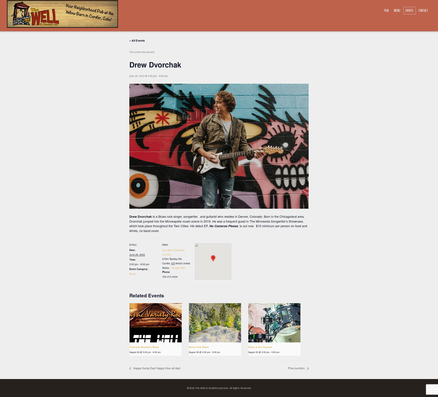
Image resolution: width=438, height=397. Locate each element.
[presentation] (156, 322)
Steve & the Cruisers (260, 347)
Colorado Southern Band (144, 347)
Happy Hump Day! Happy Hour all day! (157, 368)
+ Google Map (177, 267)
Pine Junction (296, 368)
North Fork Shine (199, 347)
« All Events (137, 40)
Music (132, 273)
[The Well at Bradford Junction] (62, 15)
